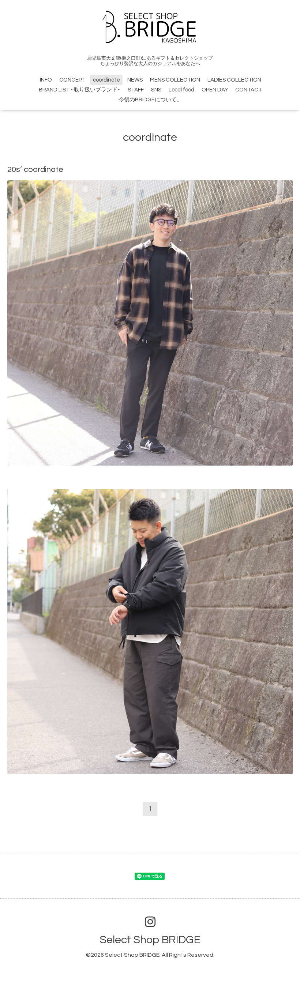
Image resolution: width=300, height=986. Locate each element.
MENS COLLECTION (175, 80)
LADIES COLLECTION (234, 80)
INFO (46, 80)
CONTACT (248, 90)
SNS (156, 90)
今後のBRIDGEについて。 (150, 99)
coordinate (106, 80)
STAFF (136, 90)
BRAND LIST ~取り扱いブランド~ (79, 90)
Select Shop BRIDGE (150, 939)
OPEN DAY (215, 90)
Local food (181, 90)
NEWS (135, 80)
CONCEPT (72, 80)
